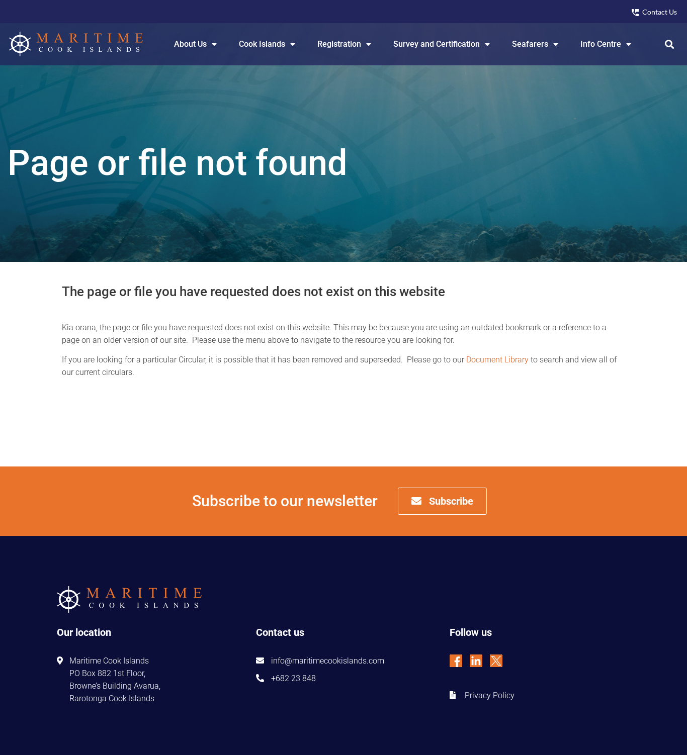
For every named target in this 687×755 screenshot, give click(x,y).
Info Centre (600, 44)
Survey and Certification (436, 44)
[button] (669, 44)
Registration (339, 44)
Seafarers (530, 44)
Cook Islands (262, 44)
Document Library (497, 359)
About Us (190, 44)
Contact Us (659, 12)
